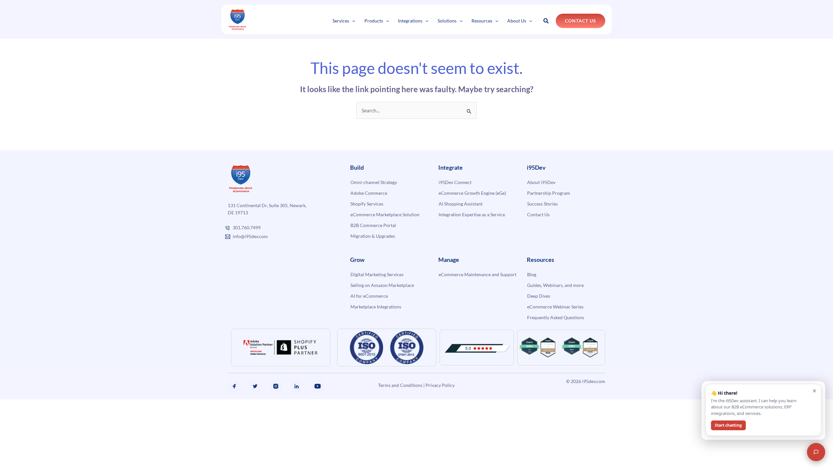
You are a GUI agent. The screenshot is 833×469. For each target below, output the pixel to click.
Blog (531, 274)
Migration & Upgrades (372, 236)
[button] (352, 20)
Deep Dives (538, 296)
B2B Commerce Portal (373, 225)
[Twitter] (255, 386)
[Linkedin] (296, 386)
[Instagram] (275, 386)
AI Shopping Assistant (461, 203)
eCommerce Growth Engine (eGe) (472, 193)
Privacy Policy (440, 385)
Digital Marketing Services (376, 274)
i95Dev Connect (455, 182)
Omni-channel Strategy (373, 182)
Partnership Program (548, 193)
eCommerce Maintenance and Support (477, 274)
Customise (52, 445)
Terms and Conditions (400, 385)
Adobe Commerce (368, 193)
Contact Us (538, 214)
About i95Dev (541, 182)
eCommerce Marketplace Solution (384, 214)
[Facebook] (234, 386)
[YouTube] (317, 386)
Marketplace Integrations (375, 306)
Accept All (116, 445)
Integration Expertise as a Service (472, 214)
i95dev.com (593, 381)
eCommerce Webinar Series (555, 306)
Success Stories (542, 203)
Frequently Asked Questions (555, 317)
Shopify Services (366, 203)
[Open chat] (816, 452)
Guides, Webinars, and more (555, 285)
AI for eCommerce (369, 296)
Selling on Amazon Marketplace (382, 285)
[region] (84, 426)
